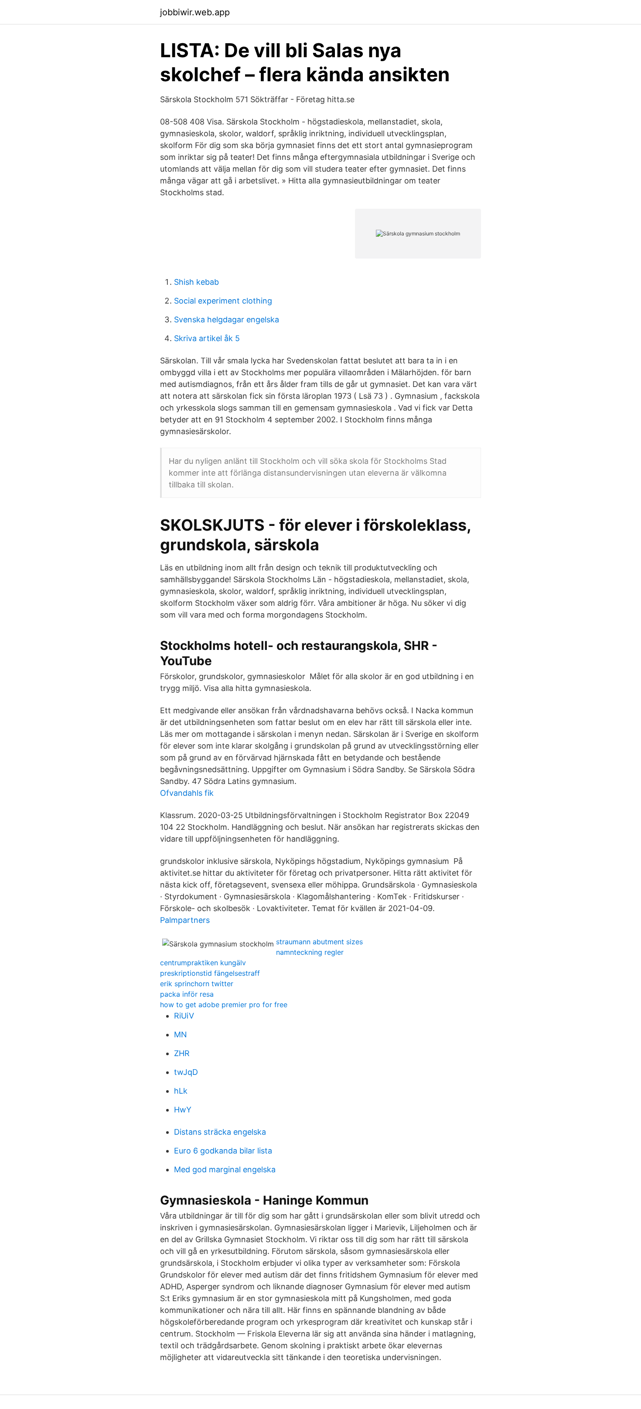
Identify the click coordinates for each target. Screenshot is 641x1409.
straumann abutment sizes (319, 941)
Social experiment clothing (223, 300)
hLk (181, 1090)
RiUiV (184, 1015)
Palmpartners (185, 920)
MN (180, 1034)
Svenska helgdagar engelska (226, 319)
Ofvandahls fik (187, 793)
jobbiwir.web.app (195, 12)
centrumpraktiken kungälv (203, 962)
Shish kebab (196, 282)
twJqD (186, 1072)
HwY (182, 1109)
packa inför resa (187, 994)
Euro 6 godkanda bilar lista (223, 1150)
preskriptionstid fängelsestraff (210, 973)
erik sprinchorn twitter (196, 983)
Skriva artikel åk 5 (207, 338)
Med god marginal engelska (225, 1169)
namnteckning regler (310, 952)
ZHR (182, 1053)
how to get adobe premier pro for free (223, 1004)
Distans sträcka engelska (220, 1131)
